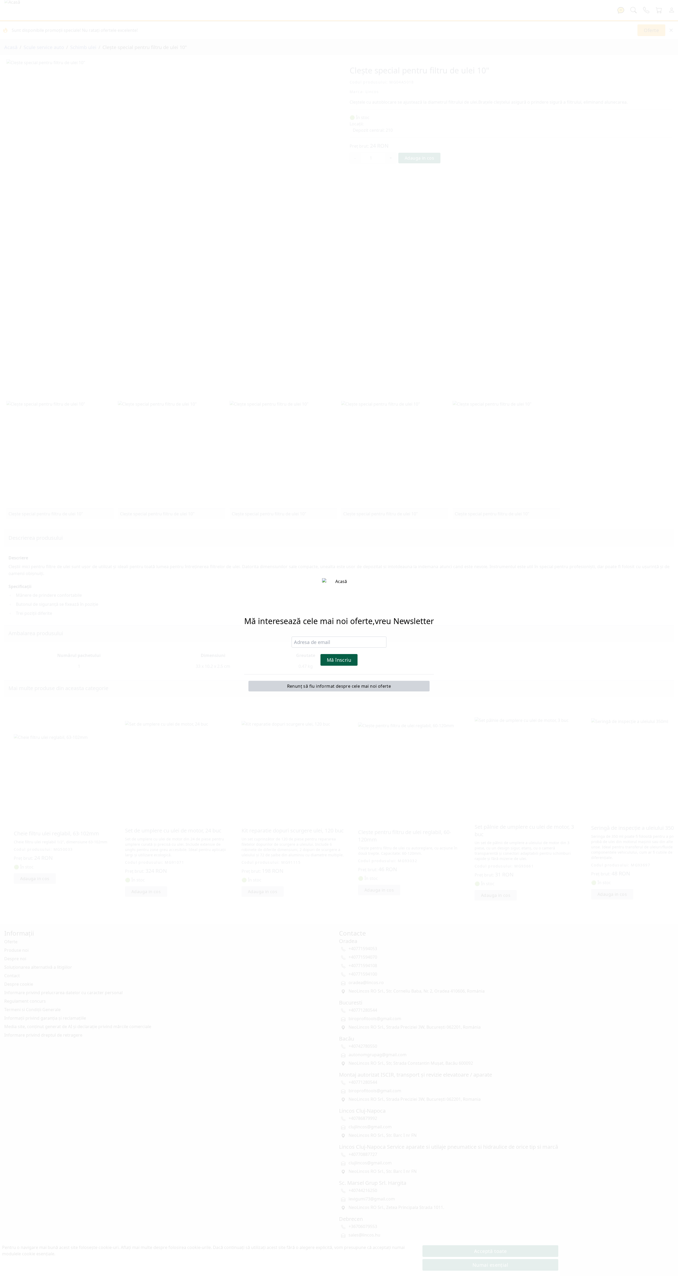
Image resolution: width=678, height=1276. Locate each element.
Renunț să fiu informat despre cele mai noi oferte (339, 686)
